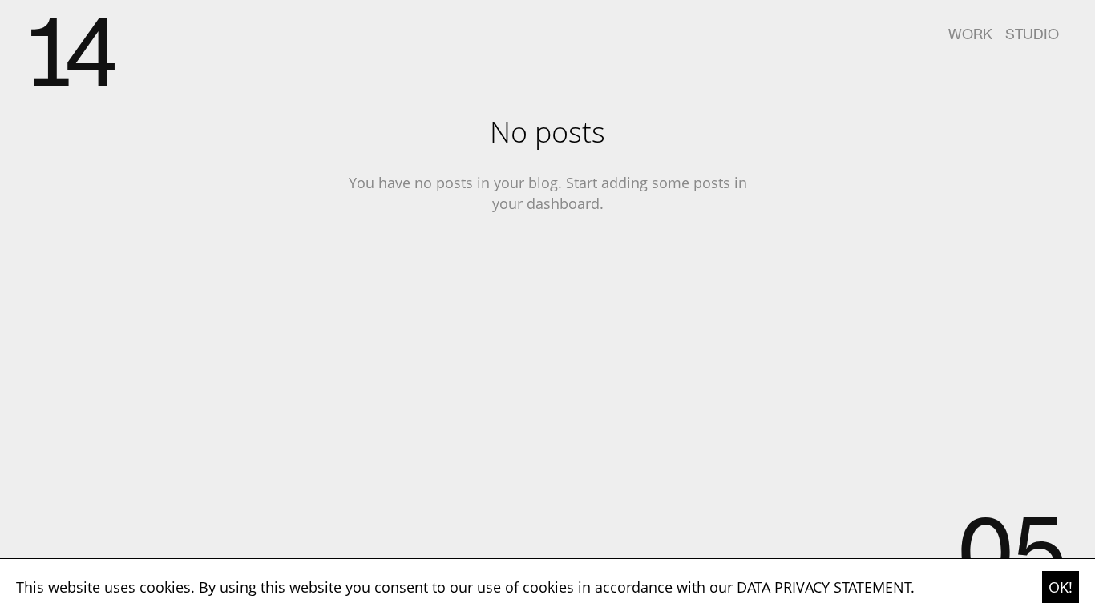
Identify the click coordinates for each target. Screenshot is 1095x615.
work (970, 35)
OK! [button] (1061, 587)
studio (1032, 35)
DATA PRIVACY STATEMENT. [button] (826, 587)
